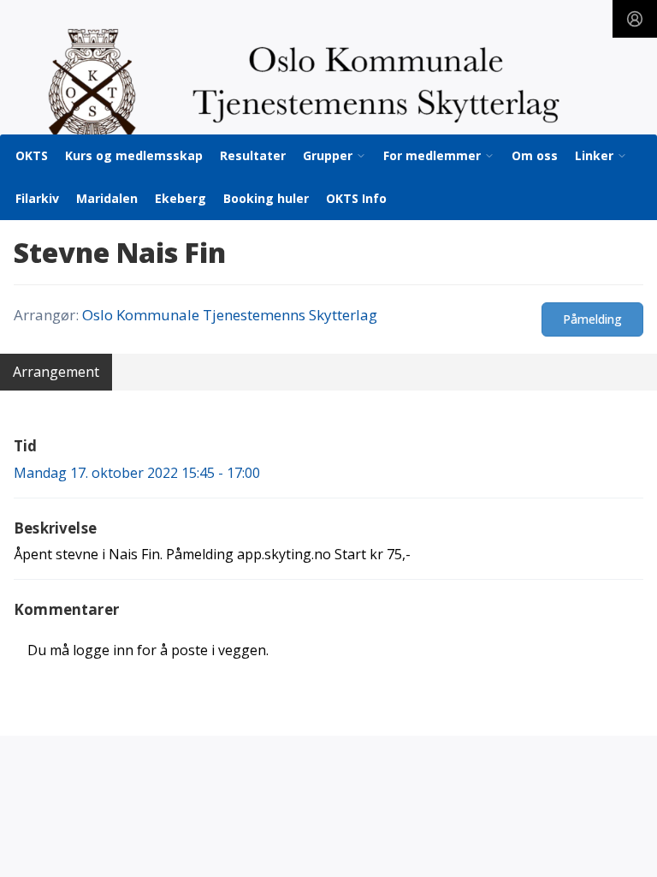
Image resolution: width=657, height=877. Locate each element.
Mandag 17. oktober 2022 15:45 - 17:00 (137, 472)
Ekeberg (180, 198)
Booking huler (266, 198)
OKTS (31, 155)
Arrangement (56, 371)
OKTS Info (356, 198)
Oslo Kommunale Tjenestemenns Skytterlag (229, 315)
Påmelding (592, 319)
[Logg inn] (634, 18)
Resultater (253, 155)
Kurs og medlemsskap (134, 155)
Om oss (535, 155)
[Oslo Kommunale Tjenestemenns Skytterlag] (328, 85)
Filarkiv (37, 198)
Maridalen (107, 198)
